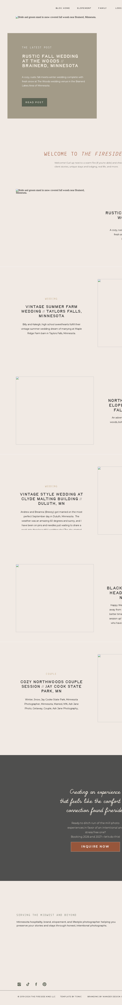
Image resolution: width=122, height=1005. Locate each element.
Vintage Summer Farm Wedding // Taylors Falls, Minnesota (51, 311)
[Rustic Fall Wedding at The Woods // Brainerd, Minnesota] (55, 223)
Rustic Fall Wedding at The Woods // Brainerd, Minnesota (50, 61)
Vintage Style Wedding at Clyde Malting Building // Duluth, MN (51, 499)
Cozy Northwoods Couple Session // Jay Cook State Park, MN (51, 686)
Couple (51, 674)
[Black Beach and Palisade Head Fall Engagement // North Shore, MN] (55, 598)
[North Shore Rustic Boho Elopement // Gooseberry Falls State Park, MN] (55, 411)
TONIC (78, 996)
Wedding (51, 299)
